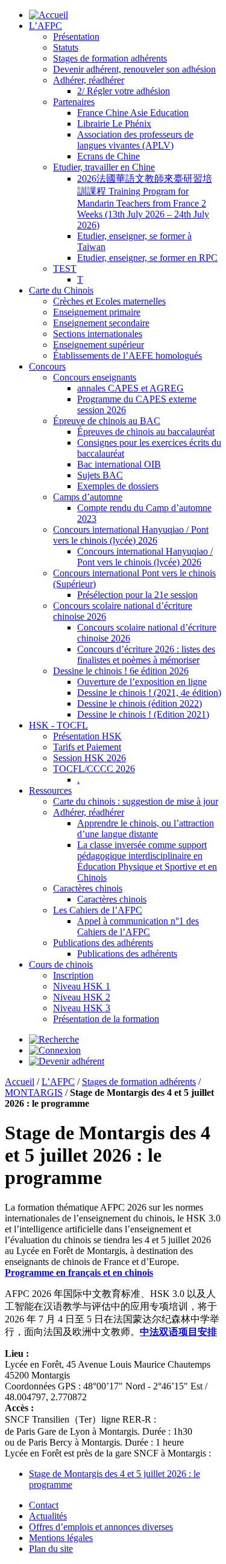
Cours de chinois (61, 964)
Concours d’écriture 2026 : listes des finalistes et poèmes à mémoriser (146, 654)
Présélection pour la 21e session (137, 595)
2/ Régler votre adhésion (123, 91)
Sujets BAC (100, 475)
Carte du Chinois (61, 290)
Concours (47, 366)
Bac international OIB (119, 464)
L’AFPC (45, 26)
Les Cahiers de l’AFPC (97, 910)
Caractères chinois (87, 888)
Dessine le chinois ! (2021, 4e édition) (149, 692)
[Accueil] (48, 15)
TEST (65, 268)
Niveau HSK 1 (81, 986)
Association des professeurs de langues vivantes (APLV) (135, 139)
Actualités (48, 1516)
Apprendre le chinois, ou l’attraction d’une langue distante (145, 828)
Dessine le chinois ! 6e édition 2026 (121, 671)
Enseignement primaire (96, 312)
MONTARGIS (34, 1092)
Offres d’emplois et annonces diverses (101, 1527)
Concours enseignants (94, 377)
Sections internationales (97, 334)
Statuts (65, 47)
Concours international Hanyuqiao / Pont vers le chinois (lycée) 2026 (131, 534)
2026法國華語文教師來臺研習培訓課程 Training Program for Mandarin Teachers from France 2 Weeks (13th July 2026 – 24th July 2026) (144, 201)
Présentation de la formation (106, 1019)
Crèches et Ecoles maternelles (109, 301)
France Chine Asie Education (133, 113)
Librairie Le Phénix (114, 123)
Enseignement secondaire (101, 323)
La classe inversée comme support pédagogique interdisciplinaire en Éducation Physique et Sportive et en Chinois (147, 861)
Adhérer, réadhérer (88, 80)
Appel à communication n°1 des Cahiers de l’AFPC (138, 926)
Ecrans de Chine (108, 156)
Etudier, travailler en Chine (104, 167)
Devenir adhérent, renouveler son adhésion (134, 69)
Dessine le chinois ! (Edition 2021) (143, 714)
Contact (43, 1505)
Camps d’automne (87, 497)
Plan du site (51, 1548)
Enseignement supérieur (98, 345)
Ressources (50, 790)
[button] (54, 1039)
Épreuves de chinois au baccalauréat (146, 431)
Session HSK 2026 (89, 758)
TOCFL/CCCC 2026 (94, 769)
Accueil (19, 1081)
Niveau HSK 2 (81, 997)
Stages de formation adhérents (110, 58)
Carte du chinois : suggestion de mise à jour (135, 801)
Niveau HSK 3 (81, 1008)
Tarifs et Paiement (87, 747)
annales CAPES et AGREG (130, 388)
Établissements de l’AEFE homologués (127, 355)
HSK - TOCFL (58, 725)
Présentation (76, 36)
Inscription (73, 975)
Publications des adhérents (103, 943)
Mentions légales (61, 1538)
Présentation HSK (87, 736)
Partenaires (74, 102)
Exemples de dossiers (118, 486)
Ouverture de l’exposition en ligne (142, 682)
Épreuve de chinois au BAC (106, 421)
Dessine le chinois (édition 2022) (139, 703)
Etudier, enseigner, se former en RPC (147, 258)
